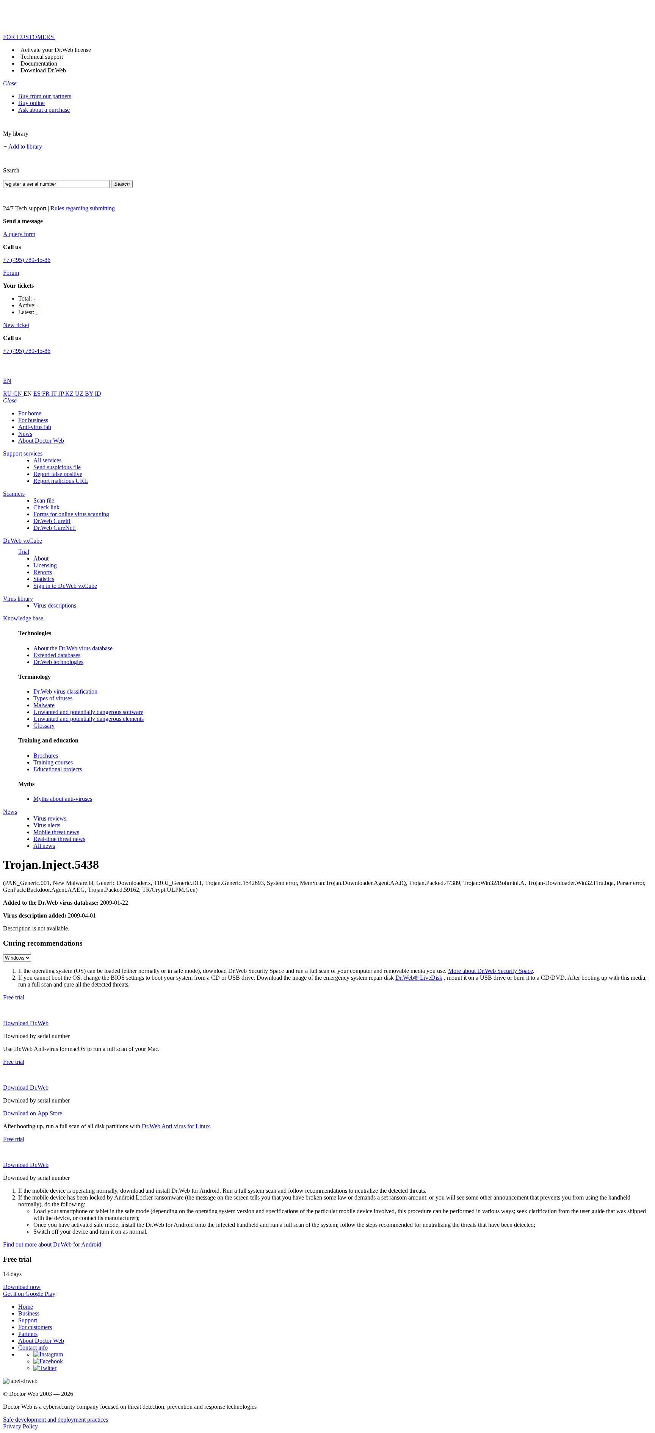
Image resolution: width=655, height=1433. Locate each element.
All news (44, 846)
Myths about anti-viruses (62, 799)
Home (25, 1306)
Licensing (45, 565)
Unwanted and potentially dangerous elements (88, 719)
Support (27, 1320)
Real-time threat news (59, 839)
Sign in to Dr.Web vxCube (65, 586)
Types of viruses (52, 698)
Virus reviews (49, 818)
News (25, 434)
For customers (35, 1327)
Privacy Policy (20, 1426)
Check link (46, 507)
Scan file (43, 500)
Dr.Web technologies (58, 662)
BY (90, 393)
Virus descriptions (54, 605)
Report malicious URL (60, 481)
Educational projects (57, 769)
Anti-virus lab (34, 427)
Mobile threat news (56, 832)
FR (46, 393)
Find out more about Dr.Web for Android (52, 1244)
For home (29, 413)
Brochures (45, 755)
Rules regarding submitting (82, 208)
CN (18, 393)
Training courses (53, 762)
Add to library (25, 146)
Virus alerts (46, 825)
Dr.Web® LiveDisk (418, 977)
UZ (80, 393)
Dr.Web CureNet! (54, 528)
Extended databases (56, 655)
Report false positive (57, 474)
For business (33, 420)
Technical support (41, 56)
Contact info (33, 1347)
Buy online (31, 103)
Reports (42, 572)
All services (47, 460)
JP (61, 393)
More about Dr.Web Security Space (490, 971)
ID (98, 393)
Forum (11, 272)
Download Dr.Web (43, 70)
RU (8, 393)
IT (54, 393)
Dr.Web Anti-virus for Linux (176, 1126)
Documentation (38, 63)
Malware (44, 705)
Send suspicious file (57, 467)
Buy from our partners (44, 96)
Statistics (43, 579)
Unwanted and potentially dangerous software (88, 712)
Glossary (44, 725)
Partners (28, 1334)
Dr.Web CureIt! (52, 521)
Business (28, 1313)
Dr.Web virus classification (65, 691)
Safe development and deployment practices (55, 1419)
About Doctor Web (41, 440)
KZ (70, 393)
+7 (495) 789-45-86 (26, 260)
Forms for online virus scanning (71, 514)
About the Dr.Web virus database (73, 648)
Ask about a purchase (44, 109)
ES (37, 393)
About (41, 558)
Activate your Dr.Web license (55, 50)
